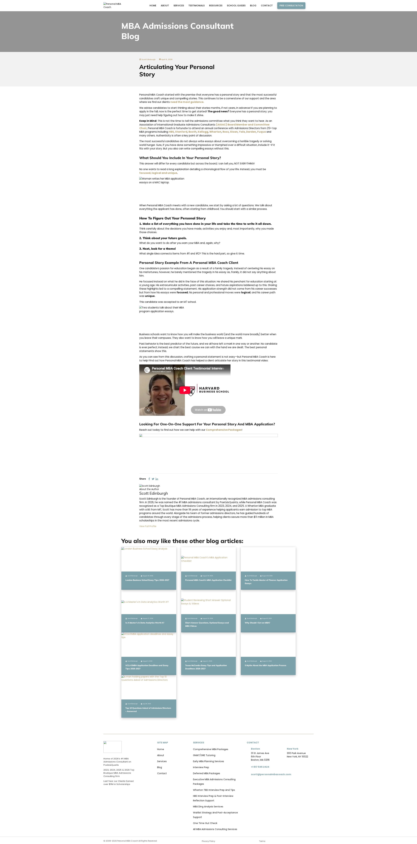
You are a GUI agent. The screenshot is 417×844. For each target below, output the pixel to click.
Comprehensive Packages (224, 430)
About (165, 5)
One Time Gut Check (205, 823)
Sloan (234, 131)
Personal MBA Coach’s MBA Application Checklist (208, 580)
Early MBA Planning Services (208, 761)
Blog (253, 5)
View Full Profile (147, 526)
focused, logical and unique (158, 173)
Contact (267, 5)
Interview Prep (201, 767)
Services (178, 5)
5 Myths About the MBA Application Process (265, 665)
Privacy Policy (208, 841)
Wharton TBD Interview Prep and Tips (214, 790)
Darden (251, 131)
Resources (215, 5)
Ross (226, 131)
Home (153, 5)
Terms (262, 841)
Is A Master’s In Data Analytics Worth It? (144, 622)
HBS (171, 131)
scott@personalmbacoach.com (271, 774)
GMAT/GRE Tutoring (204, 755)
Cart (310, 5)
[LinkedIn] (157, 479)
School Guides (236, 5)
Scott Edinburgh (148, 59)
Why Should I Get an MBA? (257, 622)
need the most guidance (186, 102)
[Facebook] (149, 479)
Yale (242, 131)
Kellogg (203, 131)
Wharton (215, 131)
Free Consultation (291, 5)
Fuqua (261, 131)
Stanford (181, 131)
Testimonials (196, 5)
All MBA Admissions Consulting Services (215, 829)
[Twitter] (153, 479)
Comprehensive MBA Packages (210, 749)
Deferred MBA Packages (206, 773)
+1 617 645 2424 (260, 766)
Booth (192, 131)
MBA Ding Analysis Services (208, 806)
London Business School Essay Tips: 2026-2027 (147, 580)
